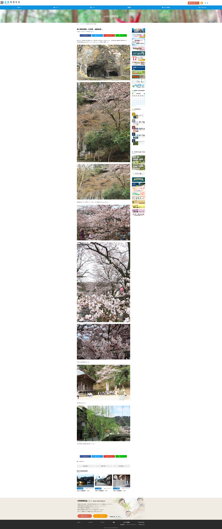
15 (144, 100)
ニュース (57, 7)
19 (138, 102)
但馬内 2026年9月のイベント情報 (142, 135)
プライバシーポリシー (131, 524)
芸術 (134, 161)
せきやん (92, 31)
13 (140, 100)
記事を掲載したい (194, 3)
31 (134, 105)
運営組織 (122, 524)
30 (132, 105)
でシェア (86, 35)
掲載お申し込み (84, 516)
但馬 (134, 168)
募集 (130, 7)
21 (142, 102)
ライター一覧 (138, 173)
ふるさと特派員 (166, 7)
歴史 (137, 161)
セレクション (135, 159)
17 (134, 102)
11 (136, 100)
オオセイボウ (141, 115)
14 (142, 100)
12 (138, 100)
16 (132, 102)
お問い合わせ (142, 524)
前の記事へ (86, 466)
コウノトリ (135, 166)
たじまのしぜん (203, 7)
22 (144, 102)
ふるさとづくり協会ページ (99, 515)
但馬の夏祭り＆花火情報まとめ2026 (142, 129)
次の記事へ (121, 466)
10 (134, 100)
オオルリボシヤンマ (142, 142)
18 (136, 102)
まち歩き (140, 159)
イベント (93, 7)
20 (140, 102)
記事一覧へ (103, 466)
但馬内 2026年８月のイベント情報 (142, 122)
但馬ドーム (140, 166)
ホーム (20, 7)
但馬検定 (137, 168)
